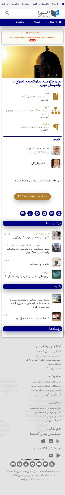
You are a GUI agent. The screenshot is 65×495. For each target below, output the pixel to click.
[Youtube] (39, 464)
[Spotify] (19, 464)
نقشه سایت (54, 364)
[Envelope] (13, 464)
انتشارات (25, 4)
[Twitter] (45, 464)
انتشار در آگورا (53, 394)
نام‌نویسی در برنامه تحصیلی (45, 408)
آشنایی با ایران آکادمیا (49, 352)
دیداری (51, 22)
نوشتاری (36, 22)
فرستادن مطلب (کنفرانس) (46, 386)
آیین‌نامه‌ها (32, 360)
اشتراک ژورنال (53, 420)
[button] (59, 213)
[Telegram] (32, 464)
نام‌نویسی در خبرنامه (49, 416)
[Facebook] (52, 464)
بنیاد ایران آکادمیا (51, 368)
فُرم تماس (54, 428)
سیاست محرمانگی (50, 360)
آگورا (35, 4)
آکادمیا (55, 4)
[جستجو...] (7, 13)
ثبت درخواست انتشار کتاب (46, 390)
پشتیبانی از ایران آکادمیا (48, 356)
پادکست (20, 22)
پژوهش (4, 4)
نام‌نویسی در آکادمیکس (48, 412)
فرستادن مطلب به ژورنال (47, 382)
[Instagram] (26, 464)
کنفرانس (15, 4)
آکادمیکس (44, 4)
